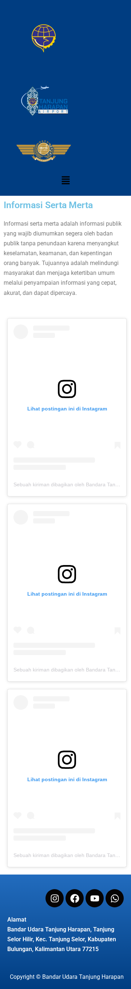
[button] (65, 180)
